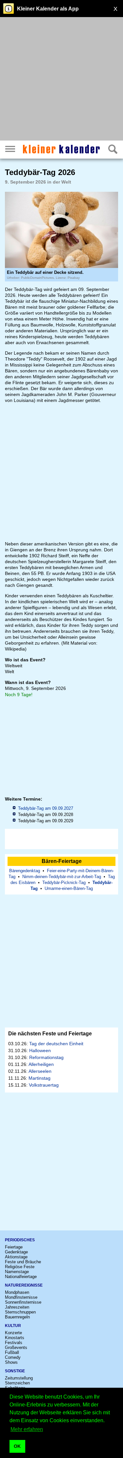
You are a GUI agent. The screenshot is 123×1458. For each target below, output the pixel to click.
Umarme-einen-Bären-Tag (69, 888)
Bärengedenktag (24, 870)
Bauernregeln (17, 1316)
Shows (11, 1362)
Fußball (12, 1352)
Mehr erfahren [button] (26, 1429)
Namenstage (17, 1271)
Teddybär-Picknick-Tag (64, 882)
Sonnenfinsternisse (23, 1302)
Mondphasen (17, 1292)
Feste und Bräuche (23, 1261)
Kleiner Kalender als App (48, 8)
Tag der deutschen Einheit (56, 1043)
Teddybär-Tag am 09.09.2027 (45, 808)
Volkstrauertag (44, 1085)
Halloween (40, 1050)
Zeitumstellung (19, 1378)
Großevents (16, 1347)
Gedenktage (16, 1251)
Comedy (13, 1357)
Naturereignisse (24, 1285)
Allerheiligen (41, 1064)
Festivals (13, 1342)
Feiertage (14, 1247)
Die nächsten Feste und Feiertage (50, 1033)
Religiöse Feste (19, 1266)
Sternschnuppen (20, 1312)
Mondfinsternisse (21, 1297)
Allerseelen (40, 1071)
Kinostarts (14, 1337)
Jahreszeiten (17, 1307)
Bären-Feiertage (62, 861)
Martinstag (40, 1078)
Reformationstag (46, 1057)
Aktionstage (16, 1256)
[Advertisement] (61, 79)
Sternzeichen (17, 1383)
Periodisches (20, 1240)
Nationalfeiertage (21, 1276)
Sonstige (15, 1371)
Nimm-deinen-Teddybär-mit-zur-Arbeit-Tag (61, 876)
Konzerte (13, 1332)
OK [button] (17, 1446)
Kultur (13, 1325)
